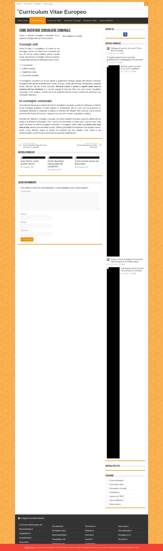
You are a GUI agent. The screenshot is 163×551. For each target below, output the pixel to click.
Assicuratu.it (123, 526)
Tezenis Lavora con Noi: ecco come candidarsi (131, 67)
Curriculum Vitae (90, 21)
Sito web (24, 230)
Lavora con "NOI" (117, 496)
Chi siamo (28, 4)
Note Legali (48, 4)
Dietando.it (89, 530)
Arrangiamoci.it (124, 535)
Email (24, 222)
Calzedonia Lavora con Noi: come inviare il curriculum (132, 269)
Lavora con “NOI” (54, 21)
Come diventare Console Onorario (87, 145)
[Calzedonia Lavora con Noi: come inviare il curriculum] (113, 362)
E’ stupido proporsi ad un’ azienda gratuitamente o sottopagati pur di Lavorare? (125, 58)
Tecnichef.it (122, 539)
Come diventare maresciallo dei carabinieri (56, 164)
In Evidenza (114, 492)
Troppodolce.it (25, 533)
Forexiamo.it (90, 526)
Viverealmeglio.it (125, 530)
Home (18, 4)
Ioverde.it (89, 539)
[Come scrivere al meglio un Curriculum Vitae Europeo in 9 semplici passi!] (108, 259)
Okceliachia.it (57, 526)
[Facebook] (125, 34)
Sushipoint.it (90, 543)
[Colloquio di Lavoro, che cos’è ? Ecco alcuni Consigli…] (108, 48)
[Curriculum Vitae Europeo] (51, 11)
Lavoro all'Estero (116, 500)
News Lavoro (23, 21)
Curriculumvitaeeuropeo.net (30, 525)
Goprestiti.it (24, 542)
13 (123, 53)
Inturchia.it (89, 535)
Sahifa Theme (30, 547)
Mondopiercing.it (59, 530)
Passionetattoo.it (26, 529)
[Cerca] (146, 4)
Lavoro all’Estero (106, 21)
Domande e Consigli (72, 21)
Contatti (38, 4)
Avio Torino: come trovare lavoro (30, 162)
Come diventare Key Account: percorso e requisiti (35, 145)
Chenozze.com (58, 543)
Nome (24, 214)
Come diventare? (38, 21)
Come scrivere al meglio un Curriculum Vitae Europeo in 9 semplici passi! (127, 260)
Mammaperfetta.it (59, 535)
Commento (26, 191)
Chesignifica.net (58, 539)
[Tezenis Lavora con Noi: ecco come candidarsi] (113, 161)
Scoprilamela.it (25, 538)
